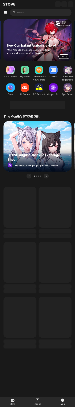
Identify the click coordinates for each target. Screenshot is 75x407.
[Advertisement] (37, 105)
